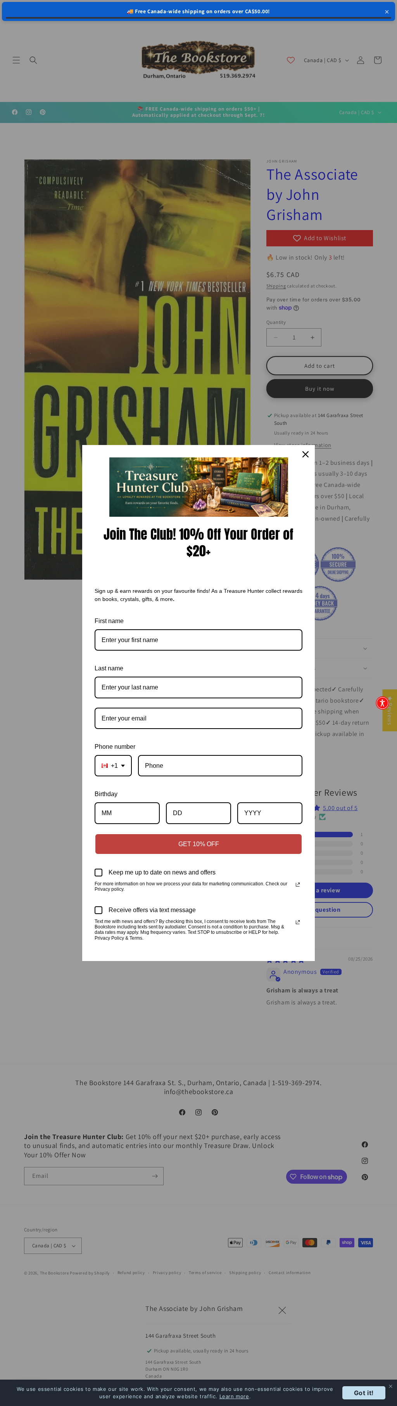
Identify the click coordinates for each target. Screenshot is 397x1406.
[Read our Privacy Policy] (297, 884)
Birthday (106, 794)
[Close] (305, 454)
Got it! (364, 1393)
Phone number (115, 746)
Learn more (234, 1396)
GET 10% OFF (198, 844)
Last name (109, 668)
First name (109, 621)
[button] (382, 703)
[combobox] (113, 765)
